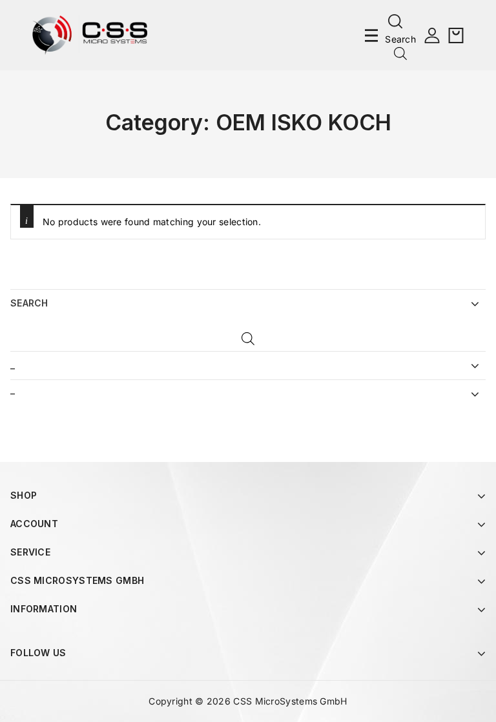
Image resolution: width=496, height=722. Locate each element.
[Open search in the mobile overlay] (400, 53)
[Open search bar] (248, 339)
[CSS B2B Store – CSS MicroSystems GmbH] (89, 33)
